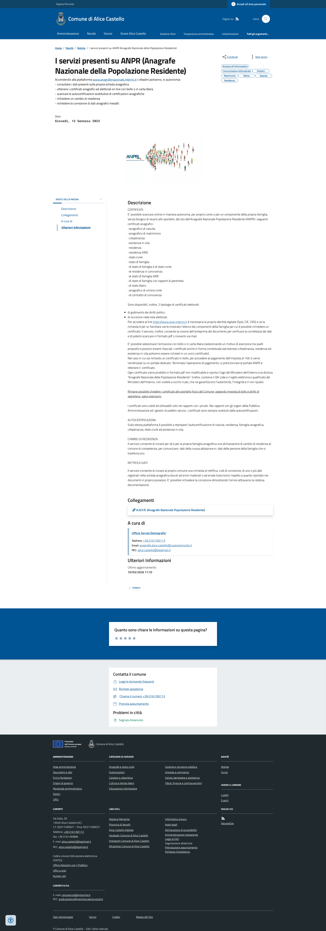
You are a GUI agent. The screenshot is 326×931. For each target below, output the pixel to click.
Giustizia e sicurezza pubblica (181, 767)
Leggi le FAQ (172, 839)
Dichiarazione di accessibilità (181, 830)
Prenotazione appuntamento (181, 847)
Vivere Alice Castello (133, 33)
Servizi (108, 33)
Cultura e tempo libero (121, 783)
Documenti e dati (62, 772)
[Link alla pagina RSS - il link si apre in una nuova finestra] (237, 19)
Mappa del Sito (144, 917)
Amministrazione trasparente (181, 835)
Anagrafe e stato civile (121, 767)
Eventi (224, 800)
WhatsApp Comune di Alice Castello (129, 846)
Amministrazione (68, 33)
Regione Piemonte (65, 4)
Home (58, 48)
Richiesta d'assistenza (177, 852)
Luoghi (225, 795)
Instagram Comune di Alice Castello (129, 841)
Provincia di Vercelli (119, 824)
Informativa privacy (176, 819)
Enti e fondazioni (62, 778)
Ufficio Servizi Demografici (149, 533)
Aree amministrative (64, 767)
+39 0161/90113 (154, 540)
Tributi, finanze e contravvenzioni (183, 783)
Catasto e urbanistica (121, 778)
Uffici (56, 799)
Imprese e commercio (177, 772)
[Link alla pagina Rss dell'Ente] (223, 818)
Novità (91, 33)
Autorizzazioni (117, 772)
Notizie (81, 48)
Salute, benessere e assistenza (182, 778)
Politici (56, 794)
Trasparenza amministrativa (199, 34)
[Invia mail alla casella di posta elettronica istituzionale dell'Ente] (76, 841)
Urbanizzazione (230, 34)
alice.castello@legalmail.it (154, 550)
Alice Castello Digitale (121, 830)
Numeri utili (59, 876)
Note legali (171, 824)
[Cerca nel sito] (264, 19)
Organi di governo (63, 783)
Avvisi (224, 772)
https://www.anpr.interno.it (170, 322)
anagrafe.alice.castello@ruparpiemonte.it (166, 545)
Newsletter (227, 823)
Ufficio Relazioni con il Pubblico (70, 865)
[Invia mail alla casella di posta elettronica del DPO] (76, 895)
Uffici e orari (59, 871)
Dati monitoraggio (63, 917)
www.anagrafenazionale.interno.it (115, 79)
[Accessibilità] (10, 920)
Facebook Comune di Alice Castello (128, 835)
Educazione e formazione (123, 789)
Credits (116, 917)
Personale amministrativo (67, 789)
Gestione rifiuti (167, 34)
